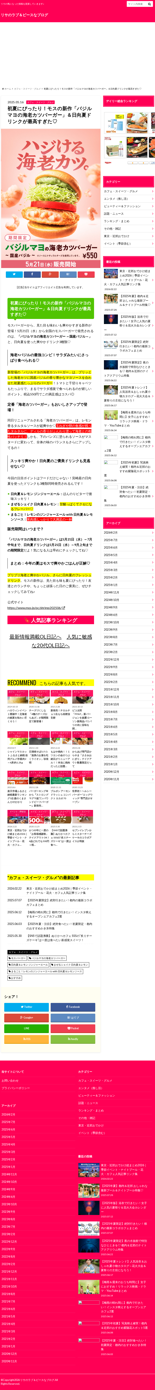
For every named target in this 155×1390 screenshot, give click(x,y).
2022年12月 (111, 659)
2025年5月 (111, 555)
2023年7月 (111, 644)
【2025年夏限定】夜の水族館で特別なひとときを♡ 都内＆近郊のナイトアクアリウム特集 (127, 371)
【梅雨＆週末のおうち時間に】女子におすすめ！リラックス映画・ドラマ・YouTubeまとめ (127, 421)
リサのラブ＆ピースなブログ (24, 15)
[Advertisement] (77, 53)
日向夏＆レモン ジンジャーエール (29, 964)
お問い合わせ (10, 1080)
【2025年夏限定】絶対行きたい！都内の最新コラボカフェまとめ (59, 902)
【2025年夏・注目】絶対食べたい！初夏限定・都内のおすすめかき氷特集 (59, 926)
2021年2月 (111, 756)
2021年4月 (111, 741)
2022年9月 (111, 667)
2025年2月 (111, 577)
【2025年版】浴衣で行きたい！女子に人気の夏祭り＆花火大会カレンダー (127, 325)
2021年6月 (111, 726)
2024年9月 (111, 607)
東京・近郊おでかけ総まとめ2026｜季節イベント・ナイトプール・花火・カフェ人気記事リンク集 (59, 891)
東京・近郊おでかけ (116, 236)
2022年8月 (111, 674)
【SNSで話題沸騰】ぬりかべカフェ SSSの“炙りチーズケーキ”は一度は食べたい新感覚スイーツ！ (59, 938)
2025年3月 (111, 570)
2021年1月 (111, 764)
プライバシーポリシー (16, 1088)
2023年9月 (111, 629)
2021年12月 (111, 689)
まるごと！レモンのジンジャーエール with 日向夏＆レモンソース (46, 971)
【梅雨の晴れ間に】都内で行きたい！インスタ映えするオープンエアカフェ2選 (58, 914)
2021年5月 (111, 734)
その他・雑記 (112, 228)
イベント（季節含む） (118, 243)
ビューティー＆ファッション (122, 206)
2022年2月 (111, 682)
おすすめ (16, 977)
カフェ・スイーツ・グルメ (27, 88)
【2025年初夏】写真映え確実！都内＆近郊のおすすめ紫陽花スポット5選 (127, 471)
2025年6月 (111, 547)
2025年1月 (111, 585)
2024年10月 (111, 600)
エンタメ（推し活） (116, 198)
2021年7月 (111, 719)
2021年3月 (111, 749)
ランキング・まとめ (116, 221)
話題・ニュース (114, 213)
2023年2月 (111, 652)
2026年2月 (111, 532)
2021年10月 (111, 704)
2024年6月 (111, 614)
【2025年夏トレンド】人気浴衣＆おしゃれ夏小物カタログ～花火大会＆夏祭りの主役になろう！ (127, 396)
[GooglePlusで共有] (50, 274)
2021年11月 (111, 697)
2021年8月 (111, 711)
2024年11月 (111, 592)
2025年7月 (111, 540)
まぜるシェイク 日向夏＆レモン (71, 964)
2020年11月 (111, 779)
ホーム (7, 88)
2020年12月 (111, 771)
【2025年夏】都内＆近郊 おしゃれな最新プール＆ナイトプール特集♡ (127, 302)
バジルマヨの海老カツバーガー (48, 958)
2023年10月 (111, 622)
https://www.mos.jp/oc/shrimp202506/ (34, 608)
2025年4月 (111, 562)
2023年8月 (111, 637)
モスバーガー (18, 958)
